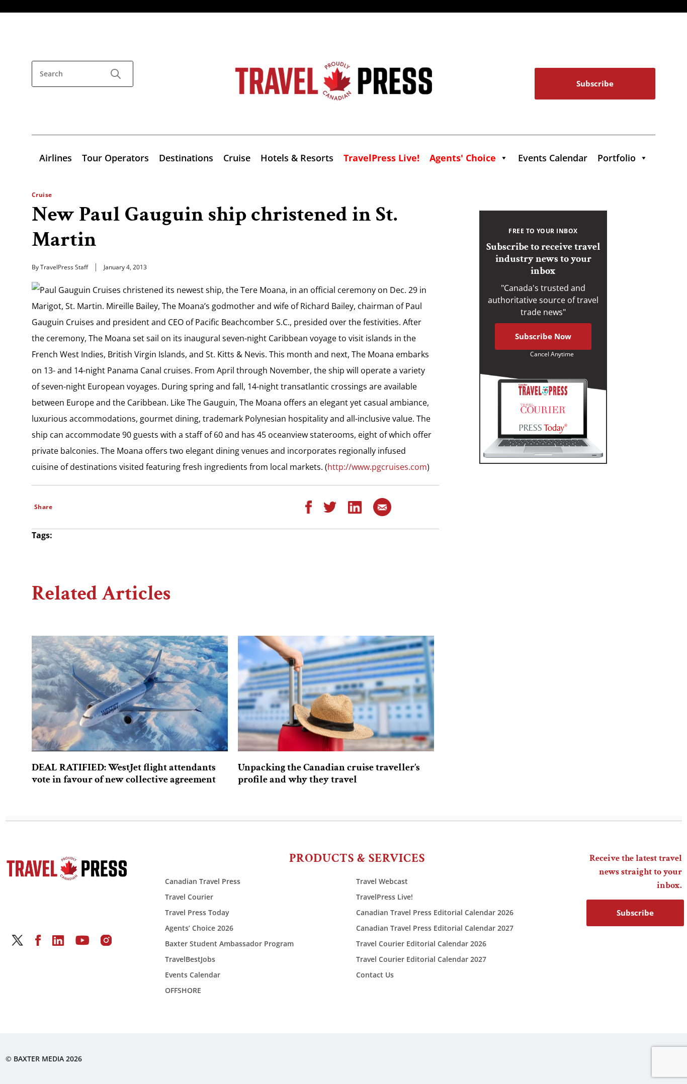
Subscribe (595, 83)
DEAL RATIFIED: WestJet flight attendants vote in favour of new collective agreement (124, 773)
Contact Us (375, 974)
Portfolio (616, 158)
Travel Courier (189, 897)
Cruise (236, 158)
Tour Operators (115, 158)
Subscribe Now (543, 336)
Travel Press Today (197, 912)
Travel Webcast (382, 881)
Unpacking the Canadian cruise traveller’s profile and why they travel (329, 773)
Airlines (55, 158)
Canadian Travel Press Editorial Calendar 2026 (434, 912)
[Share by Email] (382, 506)
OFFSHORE (183, 990)
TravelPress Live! (384, 897)
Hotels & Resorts (297, 158)
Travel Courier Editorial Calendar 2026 (421, 943)
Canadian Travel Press (202, 881)
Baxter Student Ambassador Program (229, 943)
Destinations (186, 158)
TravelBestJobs (190, 959)
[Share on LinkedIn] (355, 506)
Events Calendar (552, 158)
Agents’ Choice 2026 (199, 928)
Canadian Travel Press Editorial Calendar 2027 (434, 928)
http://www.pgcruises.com (377, 466)
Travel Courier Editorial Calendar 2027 (421, 959)
